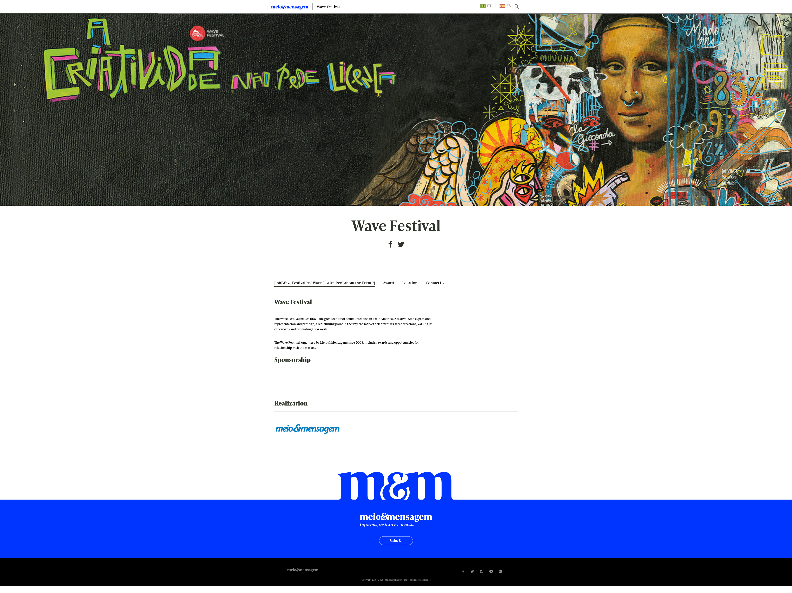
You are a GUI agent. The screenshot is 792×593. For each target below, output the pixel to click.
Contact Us (435, 282)
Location (409, 282)
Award (388, 282)
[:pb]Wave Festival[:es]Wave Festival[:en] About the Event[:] (324, 282)
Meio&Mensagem (289, 8)
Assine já (395, 540)
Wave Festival (328, 6)
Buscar (517, 6)
